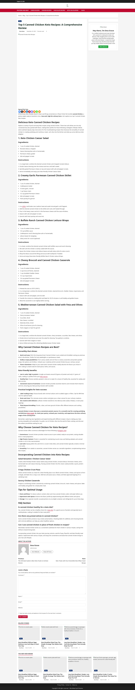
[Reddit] (24, 111)
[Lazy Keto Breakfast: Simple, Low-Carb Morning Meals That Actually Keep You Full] (75, 633)
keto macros (43, 376)
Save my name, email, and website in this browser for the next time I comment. (40, 613)
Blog (83, 10)
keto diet (50, 510)
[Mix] (34, 111)
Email (20, 602)
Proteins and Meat (23, 10)
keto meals (30, 413)
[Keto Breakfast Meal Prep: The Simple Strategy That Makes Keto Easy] (52, 633)
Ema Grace (21, 31)
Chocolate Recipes (59, 10)
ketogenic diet (62, 430)
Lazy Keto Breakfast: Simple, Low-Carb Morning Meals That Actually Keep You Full (74, 644)
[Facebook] (19, 111)
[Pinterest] (29, 111)
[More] (39, 111)
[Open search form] (117, 10)
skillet (24, 206)
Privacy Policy (60, 685)
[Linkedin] (27, 111)
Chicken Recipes (46, 10)
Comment (21, 575)
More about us (103, 46)
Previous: (33, 561)
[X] (22, 111)
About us (74, 685)
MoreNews (72, 688)
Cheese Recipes (35, 10)
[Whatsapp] (37, 111)
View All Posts (47, 552)
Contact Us (68, 685)
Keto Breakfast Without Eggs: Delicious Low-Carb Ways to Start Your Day (28, 644)
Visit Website (35, 552)
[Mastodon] (32, 111)
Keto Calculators (72, 10)
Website (20, 607)
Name (20, 596)
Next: (71, 561)
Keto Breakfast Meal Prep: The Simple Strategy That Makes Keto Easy (51, 644)
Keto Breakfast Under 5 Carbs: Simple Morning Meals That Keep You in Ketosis (105, 676)
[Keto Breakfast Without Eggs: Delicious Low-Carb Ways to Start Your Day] (29, 633)
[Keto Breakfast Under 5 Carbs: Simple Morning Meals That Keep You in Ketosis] (105, 664)
